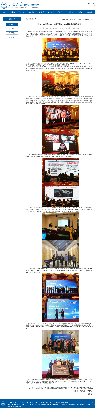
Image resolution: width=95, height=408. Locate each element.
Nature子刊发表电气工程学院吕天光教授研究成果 (51, 388)
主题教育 (89, 12)
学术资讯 (12, 33)
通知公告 (12, 28)
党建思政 (22, 12)
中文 (89, 3)
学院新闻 (12, 24)
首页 (3, 12)
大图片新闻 (86, 19)
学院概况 (12, 12)
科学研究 (51, 12)
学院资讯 (79, 12)
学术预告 (12, 37)
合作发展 (60, 12)
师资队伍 (31, 12)
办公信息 (70, 12)
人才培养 (41, 12)
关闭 (89, 394)
